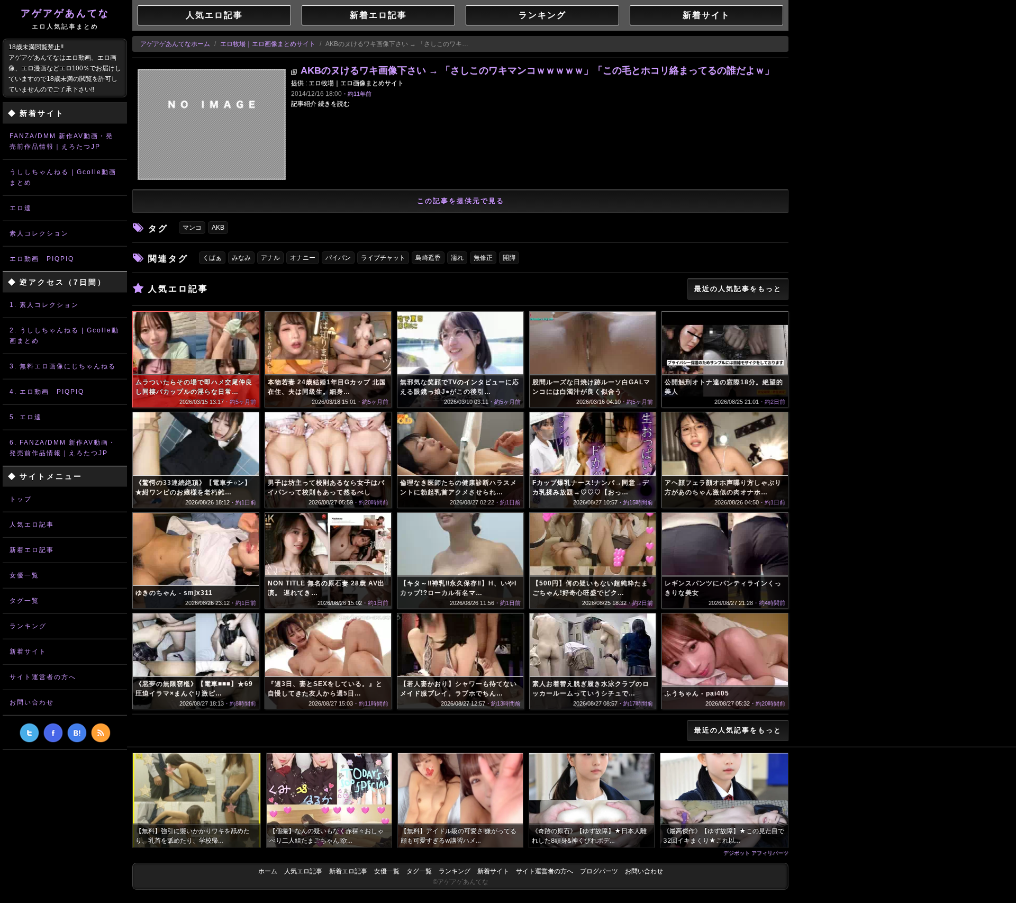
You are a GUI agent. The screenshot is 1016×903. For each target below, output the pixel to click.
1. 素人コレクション (44, 305)
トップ (21, 499)
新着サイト (28, 651)
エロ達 (21, 208)
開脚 (509, 257)
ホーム (267, 871)
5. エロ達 (26, 417)
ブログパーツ (599, 871)
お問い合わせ (32, 702)
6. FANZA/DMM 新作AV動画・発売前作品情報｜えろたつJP (63, 448)
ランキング (28, 626)
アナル (270, 257)
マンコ (192, 227)
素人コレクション (39, 233)
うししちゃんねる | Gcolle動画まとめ (63, 177)
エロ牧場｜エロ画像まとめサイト (267, 44)
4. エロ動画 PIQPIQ (47, 391)
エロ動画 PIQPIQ (42, 259)
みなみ (241, 257)
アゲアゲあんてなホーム (175, 44)
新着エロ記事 (32, 550)
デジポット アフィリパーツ (755, 853)
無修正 (483, 257)
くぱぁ (212, 257)
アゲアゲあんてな (65, 19)
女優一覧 (24, 575)
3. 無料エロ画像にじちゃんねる (63, 366)
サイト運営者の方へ (43, 677)
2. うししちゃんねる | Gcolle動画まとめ (64, 336)
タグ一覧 (24, 600)
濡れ (457, 257)
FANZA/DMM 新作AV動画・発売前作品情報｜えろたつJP (61, 141)
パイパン (338, 257)
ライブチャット (383, 257)
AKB (218, 227)
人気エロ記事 (32, 524)
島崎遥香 (428, 257)
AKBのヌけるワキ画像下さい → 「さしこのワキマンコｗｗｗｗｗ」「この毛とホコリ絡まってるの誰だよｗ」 (537, 70)
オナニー (302, 257)
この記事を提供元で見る (460, 201)
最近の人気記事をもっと (738, 289)
